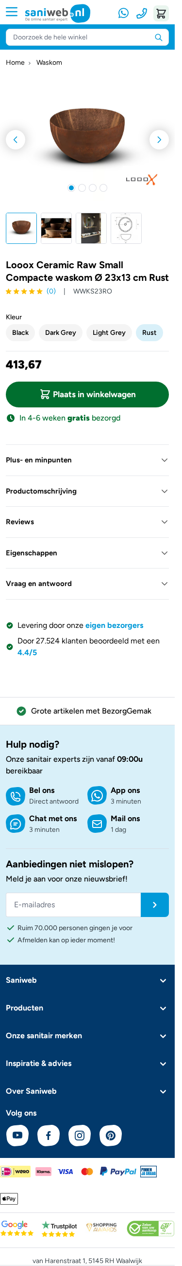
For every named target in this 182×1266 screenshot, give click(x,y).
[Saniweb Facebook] (48, 1135)
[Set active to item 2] (82, 187)
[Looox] (141, 179)
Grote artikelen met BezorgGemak (91, 711)
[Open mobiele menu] (15, 11)
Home (15, 63)
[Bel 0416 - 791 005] (142, 13)
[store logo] (57, 13)
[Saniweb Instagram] (79, 1135)
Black (20, 333)
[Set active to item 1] (71, 187)
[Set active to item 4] (103, 187)
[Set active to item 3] (92, 187)
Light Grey (109, 333)
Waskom (49, 63)
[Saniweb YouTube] (17, 1135)
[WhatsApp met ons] (124, 13)
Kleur (14, 317)
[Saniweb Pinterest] (110, 1135)
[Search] (158, 37)
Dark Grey (60, 333)
